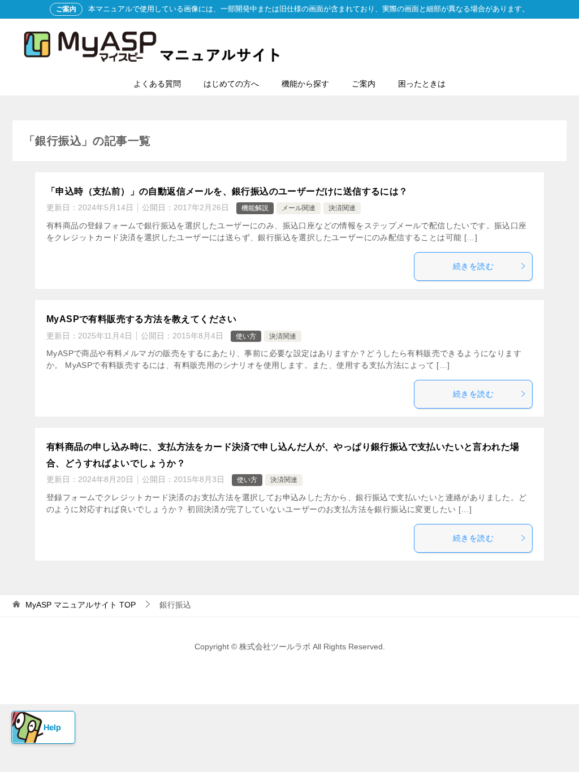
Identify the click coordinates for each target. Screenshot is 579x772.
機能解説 (255, 208)
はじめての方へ (231, 83)
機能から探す (305, 83)
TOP (80, 604)
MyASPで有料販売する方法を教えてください (141, 319)
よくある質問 (157, 83)
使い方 (246, 336)
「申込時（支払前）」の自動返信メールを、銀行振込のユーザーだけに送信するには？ (227, 191)
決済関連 (342, 208)
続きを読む (473, 266)
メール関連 (299, 208)
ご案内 (363, 83)
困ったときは (422, 83)
